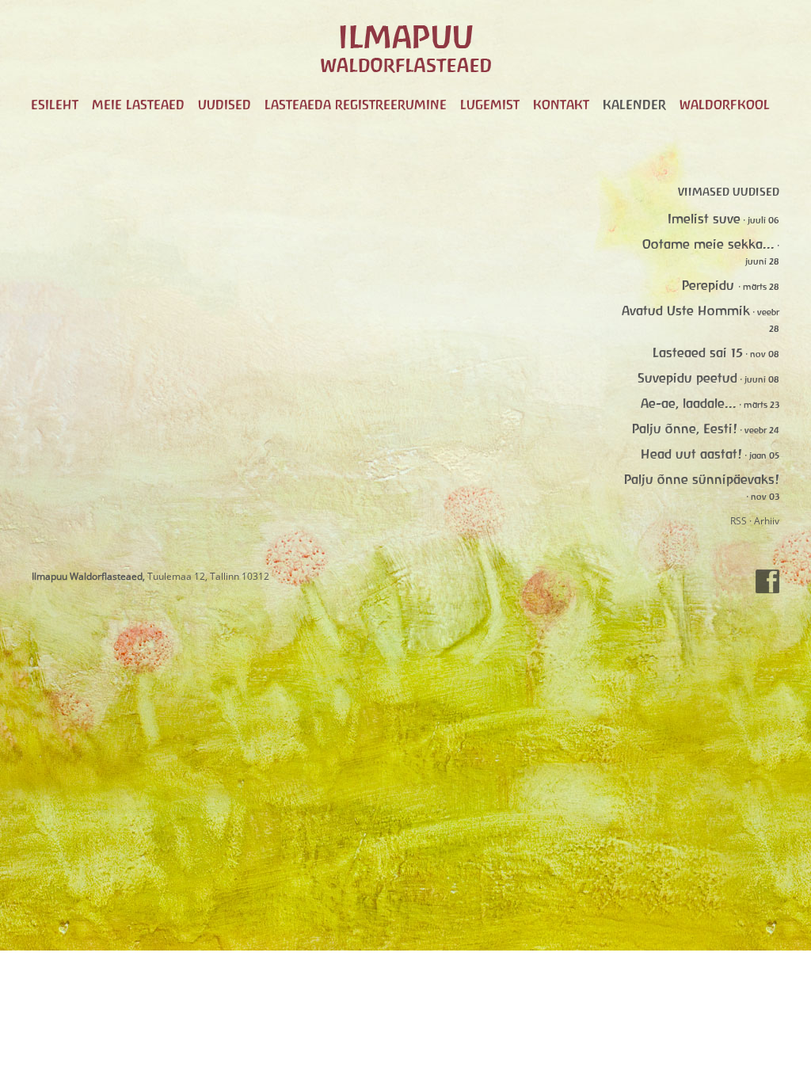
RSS (738, 521)
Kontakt (561, 104)
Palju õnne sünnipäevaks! (701, 479)
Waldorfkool (725, 104)
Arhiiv (766, 521)
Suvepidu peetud (687, 378)
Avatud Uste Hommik (686, 310)
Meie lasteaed (138, 104)
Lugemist (490, 104)
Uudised (224, 104)
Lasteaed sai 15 (698, 352)
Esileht (54, 104)
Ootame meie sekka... (708, 244)
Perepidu (710, 285)
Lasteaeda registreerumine (356, 104)
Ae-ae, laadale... (689, 403)
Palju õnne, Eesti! (684, 428)
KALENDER (634, 104)
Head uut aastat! (691, 454)
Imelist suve (704, 219)
